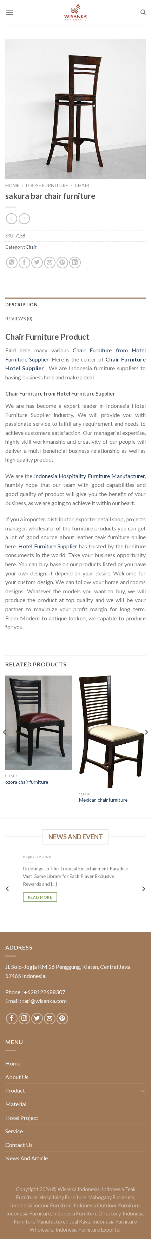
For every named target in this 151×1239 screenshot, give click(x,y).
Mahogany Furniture (111, 1197)
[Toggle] (143, 1090)
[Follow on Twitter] (37, 1018)
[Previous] (4, 746)
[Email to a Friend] (49, 262)
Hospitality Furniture (63, 1197)
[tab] (75, 305)
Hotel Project (21, 1117)
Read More (40, 896)
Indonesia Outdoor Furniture (107, 1205)
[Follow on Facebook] (12, 1018)
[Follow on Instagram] (24, 1018)
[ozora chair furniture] (38, 723)
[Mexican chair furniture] (112, 732)
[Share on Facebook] (24, 262)
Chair (82, 185)
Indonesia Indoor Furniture (41, 1205)
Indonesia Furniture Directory (86, 1214)
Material (15, 1104)
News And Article (26, 1158)
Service (14, 1131)
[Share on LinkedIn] (75, 262)
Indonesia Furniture (28, 1214)
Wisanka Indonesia (79, 1189)
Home (12, 185)
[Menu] (9, 12)
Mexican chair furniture (103, 800)
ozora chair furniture (26, 782)
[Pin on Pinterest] (62, 262)
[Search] (143, 12)
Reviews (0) (18, 318)
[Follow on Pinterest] (62, 1018)
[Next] (146, 746)
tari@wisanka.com (45, 1000)
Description (21, 304)
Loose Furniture (47, 185)
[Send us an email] (49, 1018)
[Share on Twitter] (37, 262)
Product (15, 1090)
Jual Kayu (80, 1222)
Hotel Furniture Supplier (47, 546)
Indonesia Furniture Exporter (88, 1230)
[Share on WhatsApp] (12, 262)
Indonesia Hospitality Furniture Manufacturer (89, 475)
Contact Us (19, 1144)
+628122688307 (44, 992)
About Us (16, 1077)
